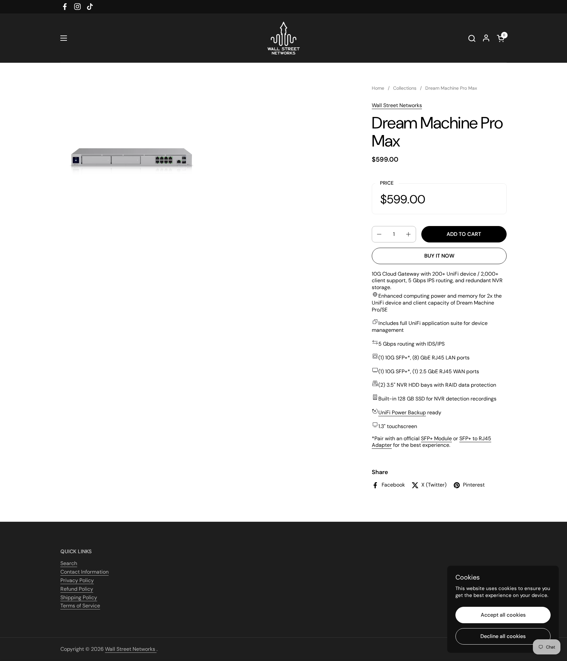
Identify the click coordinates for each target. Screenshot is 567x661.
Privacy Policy (77, 580)
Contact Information (84, 571)
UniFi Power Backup (402, 412)
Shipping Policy (78, 597)
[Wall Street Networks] (283, 38)
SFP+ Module (436, 438)
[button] (472, 38)
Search (68, 563)
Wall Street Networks (397, 105)
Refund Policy (76, 588)
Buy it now (439, 255)
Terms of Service (80, 605)
